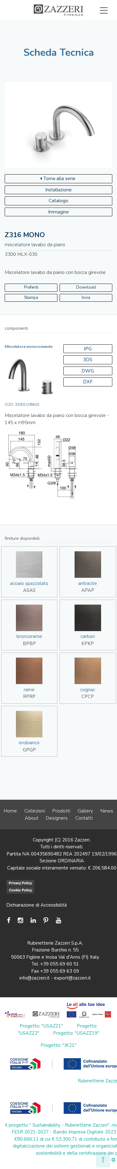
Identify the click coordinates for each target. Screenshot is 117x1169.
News (106, 810)
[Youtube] (58, 920)
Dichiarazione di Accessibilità (36, 905)
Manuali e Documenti (54, 31)
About (31, 818)
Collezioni (34, 810)
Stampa (31, 297)
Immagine (58, 212)
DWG (87, 371)
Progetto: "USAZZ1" (41, 1026)
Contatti (84, 818)
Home (10, 810)
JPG (88, 349)
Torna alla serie (59, 178)
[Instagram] (20, 920)
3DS (87, 360)
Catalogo (58, 201)
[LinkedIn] (33, 920)
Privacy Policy (20, 883)
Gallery (85, 810)
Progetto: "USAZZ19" (76, 1033)
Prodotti (61, 810)
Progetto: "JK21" (58, 1045)
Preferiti (87, 38)
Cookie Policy (20, 890)
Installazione (58, 190)
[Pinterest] (45, 920)
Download (86, 287)
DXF (88, 382)
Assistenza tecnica (78, 24)
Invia (86, 297)
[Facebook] (10, 920)
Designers (57, 818)
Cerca (89, 45)
